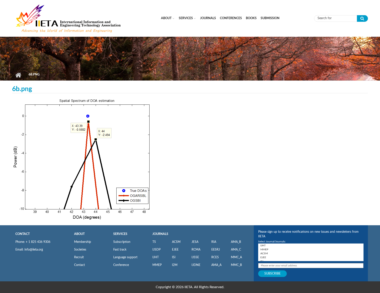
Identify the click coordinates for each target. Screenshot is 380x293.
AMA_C (236, 249)
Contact (79, 265)
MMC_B (236, 265)
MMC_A (236, 257)
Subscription (121, 242)
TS (154, 242)
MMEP (157, 265)
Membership (82, 242)
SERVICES (120, 234)
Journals (208, 18)
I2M (174, 265)
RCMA (196, 249)
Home (18, 75)
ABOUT (79, 234)
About (166, 18)
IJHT (155, 257)
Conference (121, 265)
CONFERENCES (231, 18)
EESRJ (215, 249)
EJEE (175, 249)
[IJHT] (311, 245)
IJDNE (196, 265)
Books (251, 18)
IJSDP (156, 249)
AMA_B (236, 242)
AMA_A (216, 265)
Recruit (79, 257)
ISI (173, 257)
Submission (270, 18)
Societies (80, 249)
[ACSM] (311, 253)
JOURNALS (160, 234)
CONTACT (22, 234)
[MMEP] (311, 249)
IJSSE (195, 257)
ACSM (176, 242)
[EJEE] (311, 257)
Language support (125, 257)
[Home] (68, 18)
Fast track (119, 249)
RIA (213, 242)
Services (186, 18)
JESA (195, 242)
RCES (215, 257)
